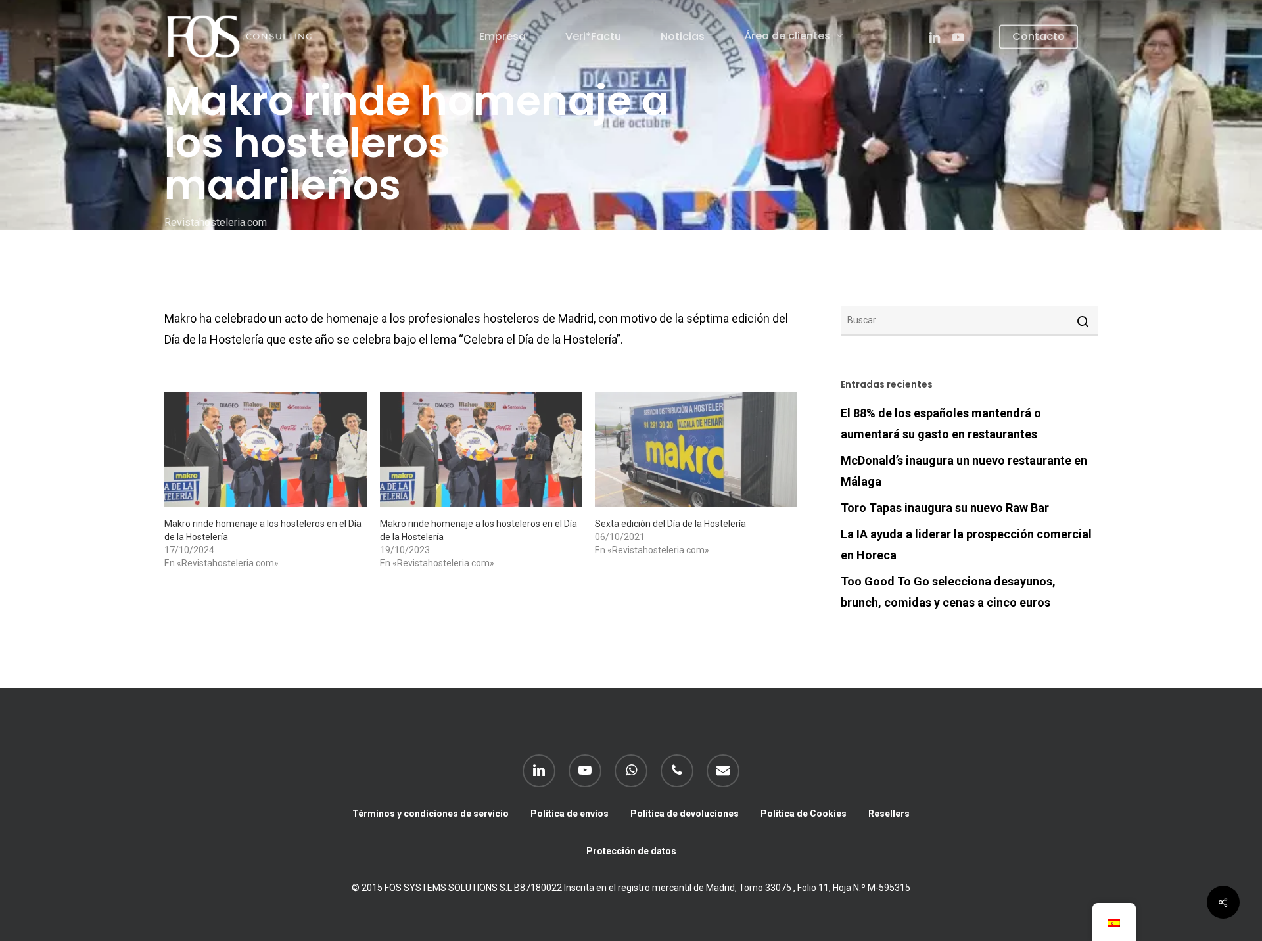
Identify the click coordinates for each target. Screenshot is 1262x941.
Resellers (889, 813)
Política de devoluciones (684, 813)
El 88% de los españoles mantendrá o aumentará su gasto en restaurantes (941, 423)
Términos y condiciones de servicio (430, 813)
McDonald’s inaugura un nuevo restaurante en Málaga (964, 470)
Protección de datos (631, 851)
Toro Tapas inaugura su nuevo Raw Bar (945, 508)
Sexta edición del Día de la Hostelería (670, 523)
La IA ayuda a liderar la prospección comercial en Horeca (966, 544)
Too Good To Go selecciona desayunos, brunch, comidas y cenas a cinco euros (948, 591)
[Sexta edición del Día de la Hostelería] (696, 449)
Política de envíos (569, 813)
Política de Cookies (803, 813)
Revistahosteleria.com (215, 222)
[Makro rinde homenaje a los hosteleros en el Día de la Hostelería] (265, 449)
